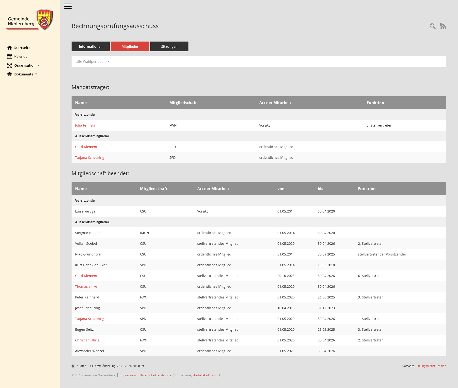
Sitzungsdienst (431, 366)
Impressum (128, 375)
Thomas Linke (86, 286)
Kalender (21, 56)
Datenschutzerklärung (155, 375)
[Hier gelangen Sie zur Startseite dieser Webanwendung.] (30, 19)
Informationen (91, 46)
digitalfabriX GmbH (206, 375)
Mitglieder (130, 46)
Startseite (22, 47)
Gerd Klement (86, 146)
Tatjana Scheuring (89, 157)
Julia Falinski (85, 125)
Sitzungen (169, 46)
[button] (30, 65)
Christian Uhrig (87, 340)
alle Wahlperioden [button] (91, 61)
